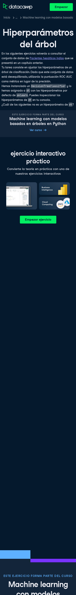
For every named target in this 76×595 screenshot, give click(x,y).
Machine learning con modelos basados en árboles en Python (48, 17)
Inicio (7, 17)
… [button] (16, 17)
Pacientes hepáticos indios (47, 58)
